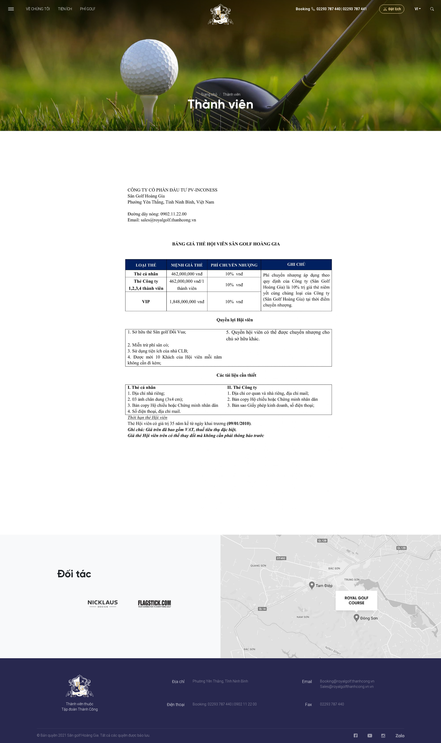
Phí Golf (87, 9)
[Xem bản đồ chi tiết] (330, 596)
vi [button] (416, 9)
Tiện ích (65, 9)
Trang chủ (209, 94)
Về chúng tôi (38, 9)
